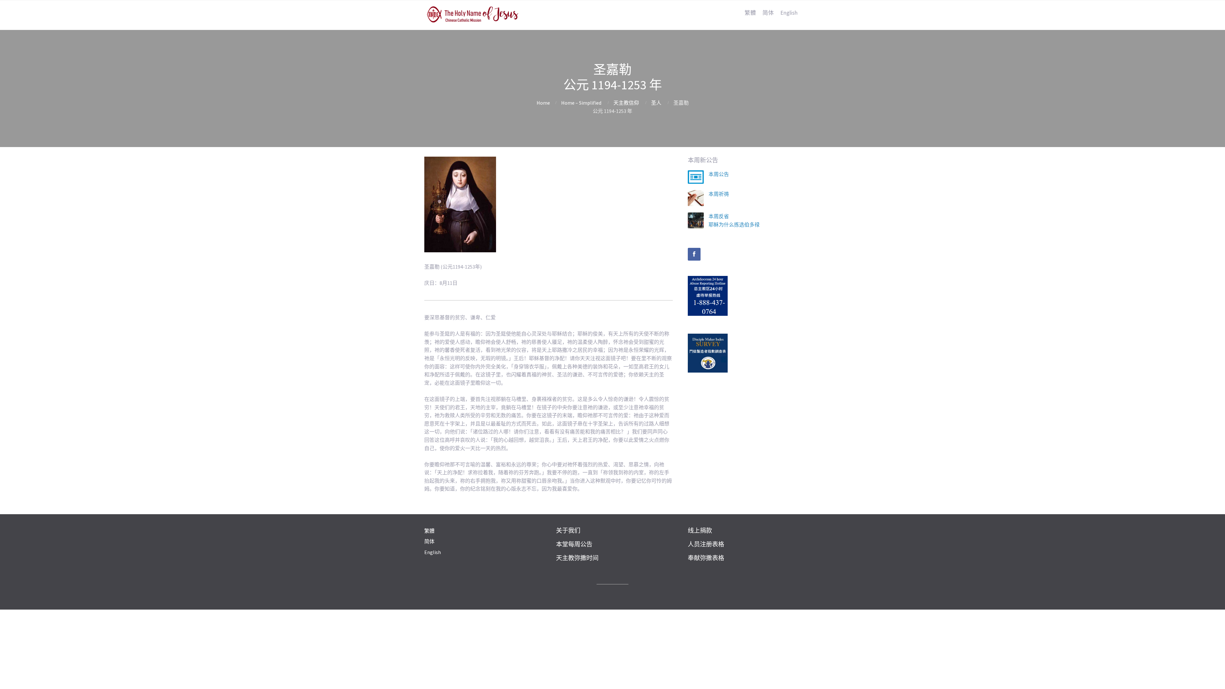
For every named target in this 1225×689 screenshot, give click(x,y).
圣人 (656, 103)
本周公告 (719, 174)
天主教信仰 (626, 103)
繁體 (750, 12)
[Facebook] (694, 254)
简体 (768, 12)
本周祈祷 (719, 194)
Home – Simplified (581, 103)
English (789, 12)
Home (543, 103)
